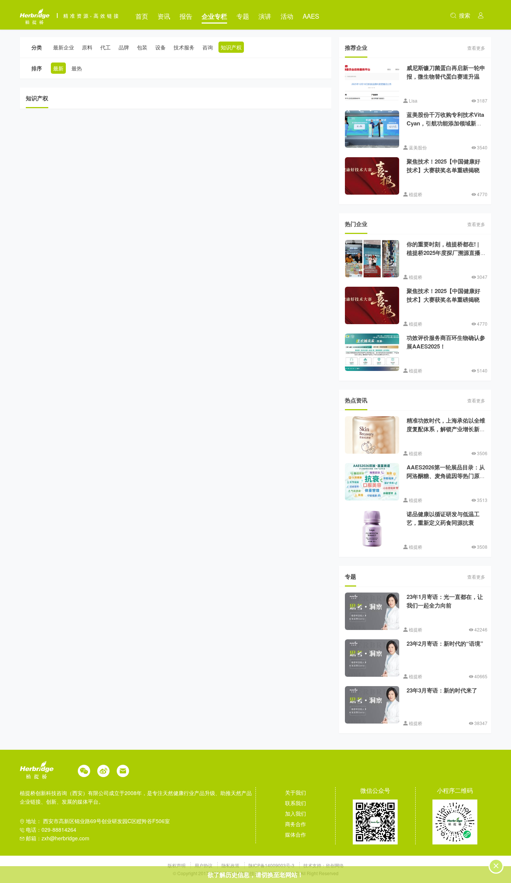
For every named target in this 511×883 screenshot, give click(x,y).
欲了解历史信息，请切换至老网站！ (255, 874)
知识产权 (231, 47)
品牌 (124, 47)
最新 (58, 68)
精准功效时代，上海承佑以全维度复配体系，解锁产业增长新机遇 (446, 428)
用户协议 (204, 865)
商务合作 (295, 824)
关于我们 (295, 792)
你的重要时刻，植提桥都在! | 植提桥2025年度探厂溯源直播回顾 (443, 252)
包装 (142, 47)
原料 (87, 47)
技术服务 (184, 47)
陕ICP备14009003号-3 (271, 865)
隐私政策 (231, 865)
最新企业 (63, 47)
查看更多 (476, 48)
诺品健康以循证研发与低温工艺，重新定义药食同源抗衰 (443, 518)
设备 (160, 47)
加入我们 (295, 813)
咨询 (207, 47)
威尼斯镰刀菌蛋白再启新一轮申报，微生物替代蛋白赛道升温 (446, 72)
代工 (105, 47)
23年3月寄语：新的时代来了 (442, 690)
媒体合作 (295, 834)
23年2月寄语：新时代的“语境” (445, 643)
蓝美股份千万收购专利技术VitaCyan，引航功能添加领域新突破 (445, 123)
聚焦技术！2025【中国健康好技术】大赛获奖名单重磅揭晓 (443, 165)
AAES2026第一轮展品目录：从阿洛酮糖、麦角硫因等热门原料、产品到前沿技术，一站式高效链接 (446, 480)
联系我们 (295, 803)
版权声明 (177, 865)
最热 (76, 68)
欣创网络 (335, 865)
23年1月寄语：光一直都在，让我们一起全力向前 (445, 601)
